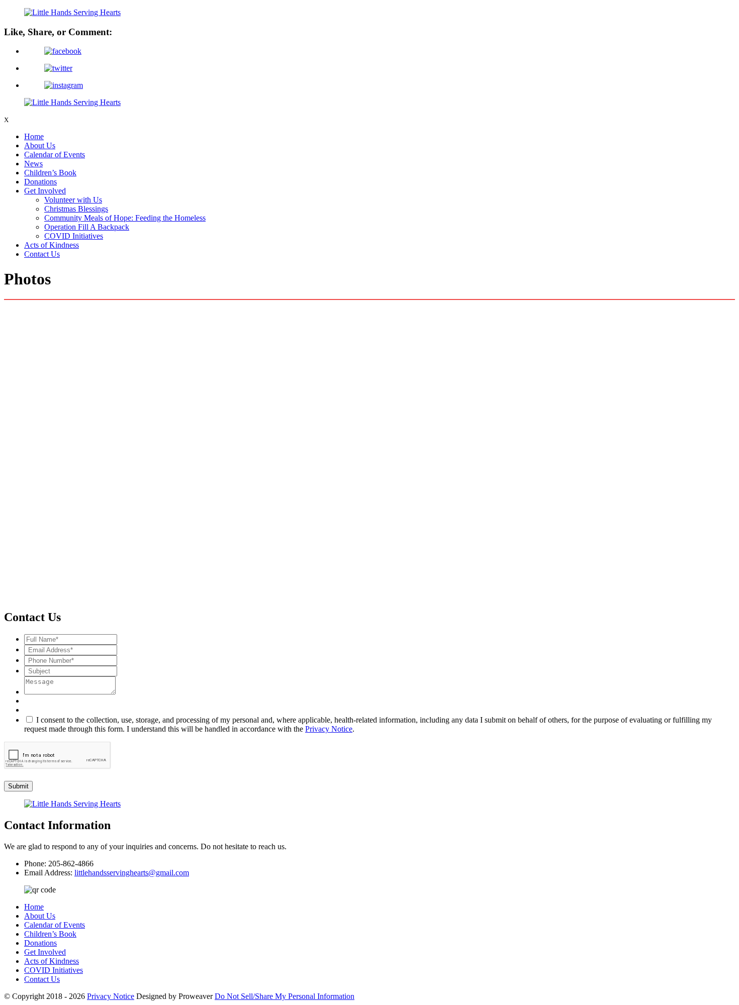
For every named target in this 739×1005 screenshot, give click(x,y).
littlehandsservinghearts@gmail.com (131, 872)
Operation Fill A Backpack (86, 227)
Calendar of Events (54, 154)
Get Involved (45, 190)
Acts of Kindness (51, 245)
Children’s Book (50, 172)
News (33, 163)
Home (34, 136)
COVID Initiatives (73, 236)
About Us (39, 145)
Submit (18, 786)
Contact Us (42, 254)
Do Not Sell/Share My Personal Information (284, 996)
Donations (40, 181)
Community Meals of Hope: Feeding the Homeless (125, 218)
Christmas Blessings (76, 209)
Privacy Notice (328, 729)
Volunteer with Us (73, 199)
